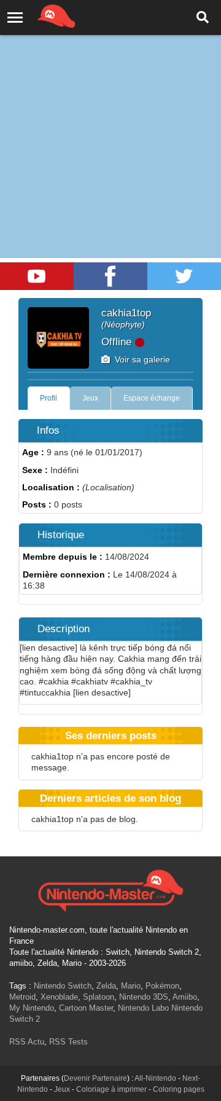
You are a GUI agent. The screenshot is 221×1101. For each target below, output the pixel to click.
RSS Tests (68, 1041)
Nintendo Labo (143, 1008)
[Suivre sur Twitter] (184, 276)
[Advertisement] (110, 116)
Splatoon (98, 996)
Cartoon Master (86, 1008)
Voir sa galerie (140, 359)
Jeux (90, 398)
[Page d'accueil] (110, 889)
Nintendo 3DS (143, 996)
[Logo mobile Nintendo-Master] (39, 15)
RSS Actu (26, 1041)
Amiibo (185, 996)
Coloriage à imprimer (111, 1089)
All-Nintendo (155, 1078)
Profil (48, 398)
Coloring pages (178, 1089)
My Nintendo (31, 1008)
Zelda (106, 985)
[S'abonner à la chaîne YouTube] (37, 276)
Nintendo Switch (62, 985)
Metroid (22, 996)
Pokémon (162, 985)
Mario (131, 985)
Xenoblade (59, 996)
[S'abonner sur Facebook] (110, 276)
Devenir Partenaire (95, 1078)
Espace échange (151, 398)
